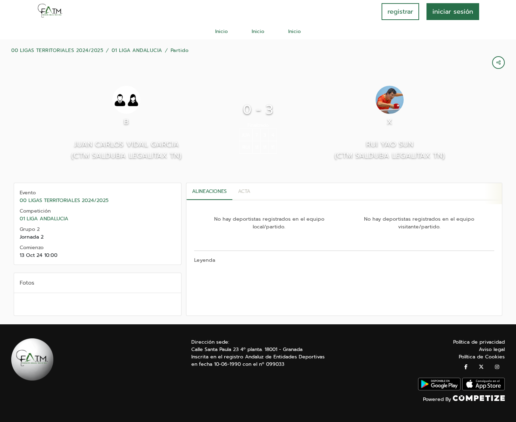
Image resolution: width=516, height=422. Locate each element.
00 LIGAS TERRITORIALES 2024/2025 (57, 50)
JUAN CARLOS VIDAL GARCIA (126, 144)
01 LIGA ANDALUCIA (137, 50)
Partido (180, 50)
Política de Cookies (482, 357)
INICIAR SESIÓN (452, 12)
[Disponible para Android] (439, 388)
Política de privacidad (479, 342)
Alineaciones (209, 191)
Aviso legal (492, 349)
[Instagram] (497, 367)
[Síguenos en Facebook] (466, 367)
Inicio (221, 31)
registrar (400, 12)
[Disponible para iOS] (483, 388)
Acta (244, 191)
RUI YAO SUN (389, 144)
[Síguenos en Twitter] (481, 367)
